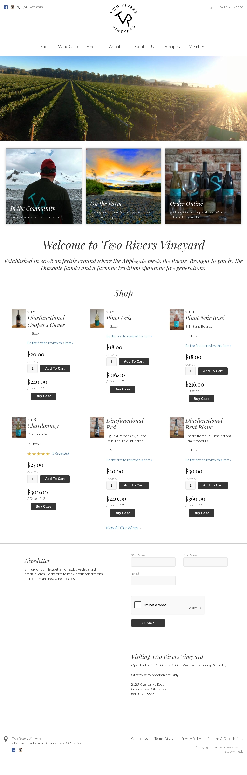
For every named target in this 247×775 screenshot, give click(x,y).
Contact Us (145, 46)
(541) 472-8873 (33, 7)
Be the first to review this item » (50, 343)
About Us (118, 46)
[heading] (51, 318)
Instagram (12, 7)
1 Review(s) (60, 453)
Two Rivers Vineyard (27, 738)
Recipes (172, 46)
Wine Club (68, 46)
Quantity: (32, 362)
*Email (135, 573)
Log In (211, 7)
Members (197, 46)
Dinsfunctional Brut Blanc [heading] (203, 424)
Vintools (238, 751)
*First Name (138, 555)
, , (46, 743)
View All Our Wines (122, 527)
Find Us (93, 46)
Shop (45, 46)
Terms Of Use (164, 738)
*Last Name (190, 555)
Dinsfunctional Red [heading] (124, 424)
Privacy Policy (191, 738)
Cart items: (231, 7)
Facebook (6, 7)
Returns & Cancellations (225, 738)
